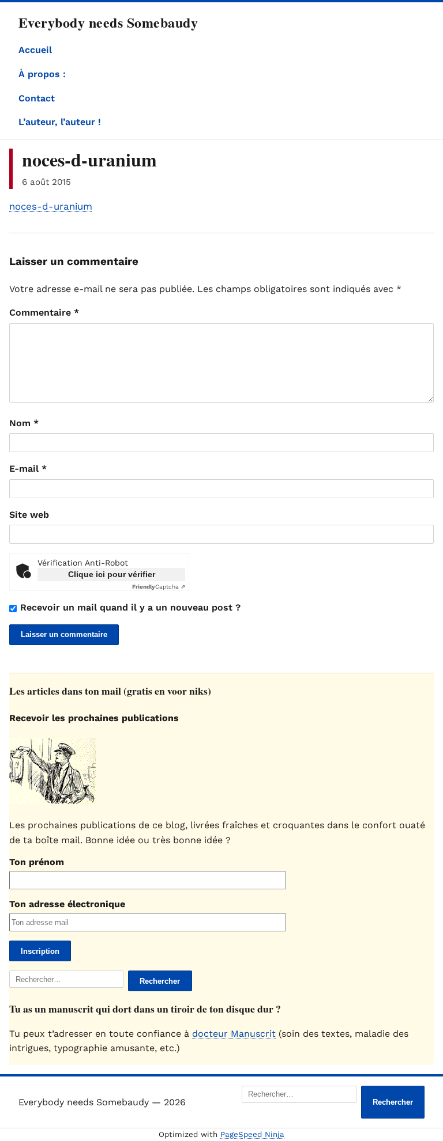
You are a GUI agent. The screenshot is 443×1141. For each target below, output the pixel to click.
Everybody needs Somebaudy (108, 22)
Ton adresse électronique (67, 904)
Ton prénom (36, 861)
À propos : (42, 74)
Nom (24, 423)
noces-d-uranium (50, 206)
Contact (36, 98)
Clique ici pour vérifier (111, 574)
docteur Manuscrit (234, 1033)
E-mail (28, 468)
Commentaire (44, 312)
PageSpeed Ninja (252, 1134)
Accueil (35, 49)
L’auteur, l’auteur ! (59, 121)
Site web (29, 514)
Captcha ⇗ (158, 586)
